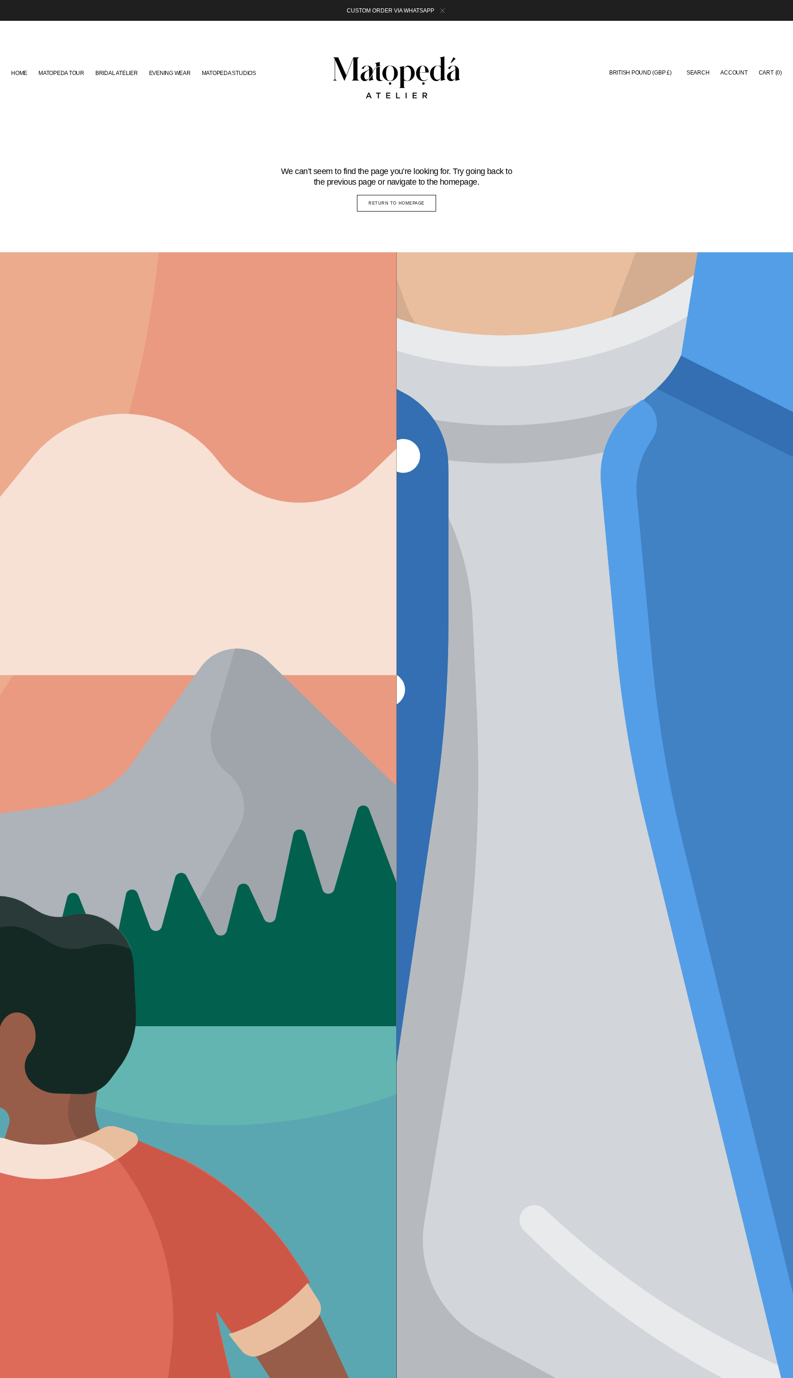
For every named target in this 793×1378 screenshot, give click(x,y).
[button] (640, 73)
